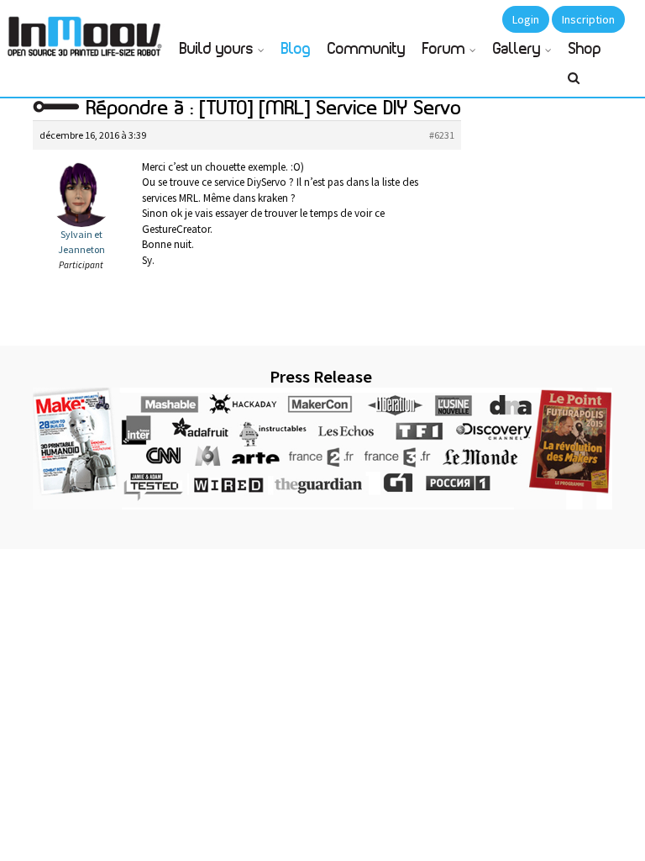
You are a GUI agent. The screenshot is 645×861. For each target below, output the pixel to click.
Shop (585, 49)
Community (367, 49)
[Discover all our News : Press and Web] (322, 449)
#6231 (441, 135)
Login (525, 19)
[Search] (573, 84)
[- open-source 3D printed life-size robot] (87, 32)
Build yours (217, 49)
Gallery (517, 49)
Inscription (588, 19)
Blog (296, 49)
